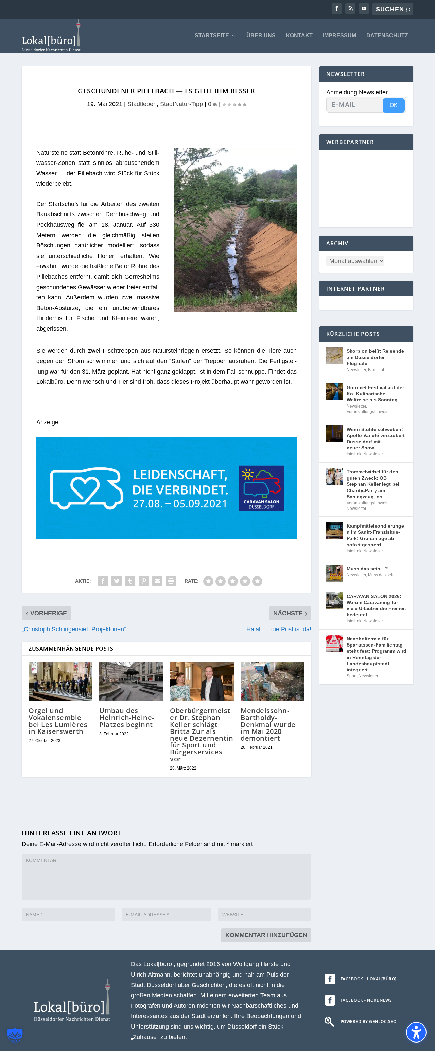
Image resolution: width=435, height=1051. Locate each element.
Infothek (354, 454)
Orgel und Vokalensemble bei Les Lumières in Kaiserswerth (58, 721)
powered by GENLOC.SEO (369, 1021)
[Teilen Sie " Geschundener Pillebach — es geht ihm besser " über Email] (157, 581)
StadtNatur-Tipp (181, 104)
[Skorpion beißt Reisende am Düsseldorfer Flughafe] (334, 355)
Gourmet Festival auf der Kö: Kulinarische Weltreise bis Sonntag (375, 393)
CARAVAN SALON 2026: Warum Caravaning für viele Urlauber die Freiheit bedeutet (376, 605)
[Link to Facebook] (337, 8)
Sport (351, 676)
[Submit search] (408, 9)
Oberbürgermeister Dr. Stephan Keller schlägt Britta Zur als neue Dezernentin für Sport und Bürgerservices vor (201, 734)
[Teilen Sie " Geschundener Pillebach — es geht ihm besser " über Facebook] (103, 581)
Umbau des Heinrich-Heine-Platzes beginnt (126, 717)
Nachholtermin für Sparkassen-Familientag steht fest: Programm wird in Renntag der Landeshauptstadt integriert (376, 654)
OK (394, 105)
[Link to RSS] (350, 8)
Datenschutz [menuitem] (387, 35)
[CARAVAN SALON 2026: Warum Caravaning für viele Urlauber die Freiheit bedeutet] (334, 600)
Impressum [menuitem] (339, 35)
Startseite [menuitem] (212, 35)
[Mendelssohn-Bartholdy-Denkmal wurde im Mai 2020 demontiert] (272, 681)
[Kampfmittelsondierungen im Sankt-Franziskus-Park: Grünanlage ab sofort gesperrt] (334, 530)
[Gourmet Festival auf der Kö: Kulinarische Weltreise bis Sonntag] (334, 391)
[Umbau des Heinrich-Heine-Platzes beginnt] (131, 681)
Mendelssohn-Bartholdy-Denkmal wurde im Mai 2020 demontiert (268, 724)
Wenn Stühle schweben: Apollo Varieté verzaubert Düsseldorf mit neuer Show (376, 439)
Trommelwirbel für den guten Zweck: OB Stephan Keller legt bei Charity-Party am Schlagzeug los (373, 484)
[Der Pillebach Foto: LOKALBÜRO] (235, 309)
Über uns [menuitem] (261, 35)
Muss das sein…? (367, 568)
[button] (15, 1036)
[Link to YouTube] (364, 8)
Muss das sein (381, 575)
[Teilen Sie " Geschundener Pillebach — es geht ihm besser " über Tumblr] (130, 581)
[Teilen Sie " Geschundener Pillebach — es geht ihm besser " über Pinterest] (144, 581)
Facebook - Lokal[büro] (369, 979)
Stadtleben (142, 104)
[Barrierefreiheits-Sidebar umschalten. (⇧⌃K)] (416, 1032)
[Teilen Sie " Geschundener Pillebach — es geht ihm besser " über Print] (171, 581)
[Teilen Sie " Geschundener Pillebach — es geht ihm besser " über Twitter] (116, 581)
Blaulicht (376, 369)
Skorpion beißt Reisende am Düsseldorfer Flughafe (375, 357)
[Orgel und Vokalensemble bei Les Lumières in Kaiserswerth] (60, 681)
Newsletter (356, 369)
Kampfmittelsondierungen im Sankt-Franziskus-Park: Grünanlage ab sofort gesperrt (375, 535)
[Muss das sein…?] (334, 573)
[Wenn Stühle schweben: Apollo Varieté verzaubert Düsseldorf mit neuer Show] (334, 433)
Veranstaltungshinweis (367, 411)
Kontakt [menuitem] (299, 35)
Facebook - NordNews (366, 1000)
